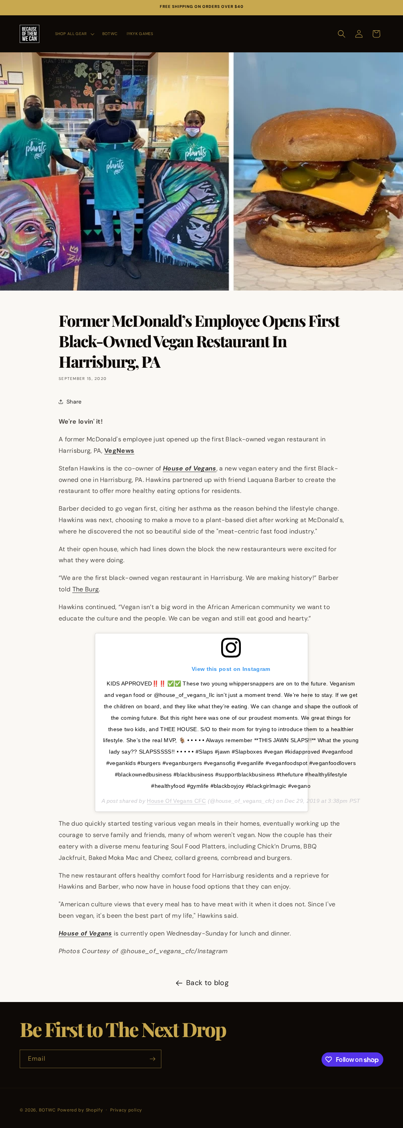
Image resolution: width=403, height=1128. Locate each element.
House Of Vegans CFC (176, 801)
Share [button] (74, 401)
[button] (74, 33)
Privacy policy (126, 1110)
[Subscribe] (152, 1059)
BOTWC (48, 1110)
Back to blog (207, 982)
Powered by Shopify (80, 1110)
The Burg (85, 589)
